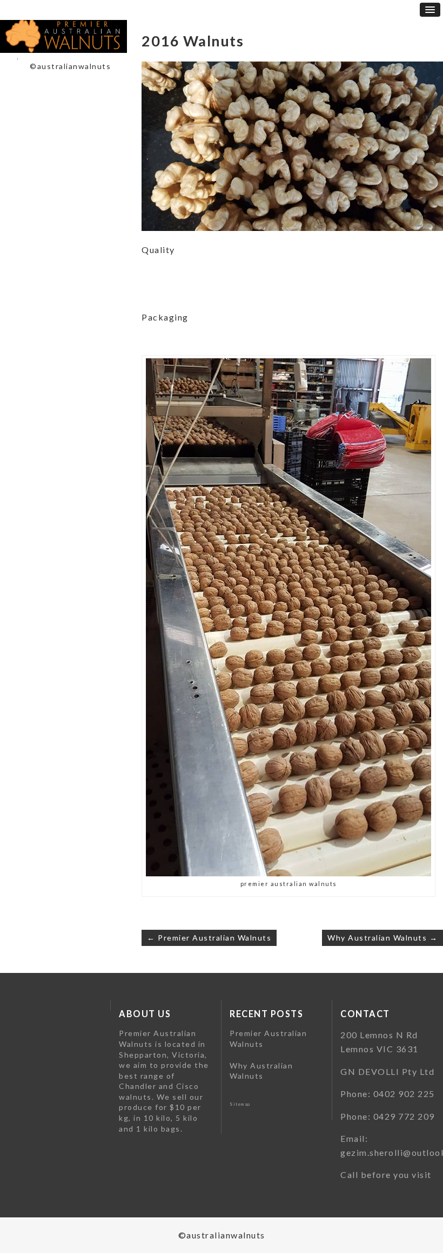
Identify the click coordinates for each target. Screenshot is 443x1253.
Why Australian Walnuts (261, 1071)
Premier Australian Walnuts (268, 1038)
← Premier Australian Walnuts (209, 937)
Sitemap (240, 1104)
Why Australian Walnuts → (382, 937)
